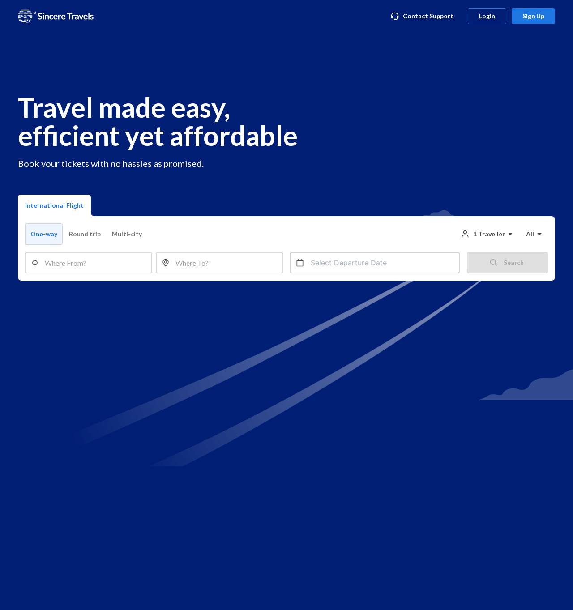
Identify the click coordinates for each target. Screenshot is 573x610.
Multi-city (127, 234)
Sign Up (533, 16)
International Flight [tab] (54, 205)
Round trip (85, 234)
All (530, 234)
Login (487, 16)
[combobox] (95, 262)
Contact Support (428, 16)
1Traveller (489, 234)
